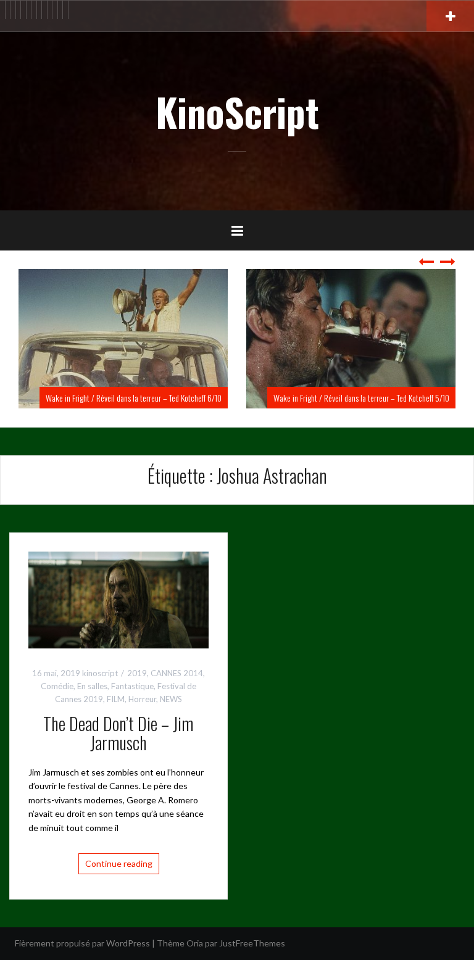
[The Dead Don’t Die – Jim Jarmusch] (118, 599)
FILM (116, 699)
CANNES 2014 (177, 673)
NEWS (171, 699)
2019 (137, 673)
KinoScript (237, 111)
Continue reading (118, 863)
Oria (194, 943)
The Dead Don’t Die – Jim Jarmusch (118, 733)
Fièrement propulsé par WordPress (82, 943)
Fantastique (132, 686)
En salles (92, 686)
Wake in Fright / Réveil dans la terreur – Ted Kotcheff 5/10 (239, 397)
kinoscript (100, 673)
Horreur (142, 699)
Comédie (57, 686)
